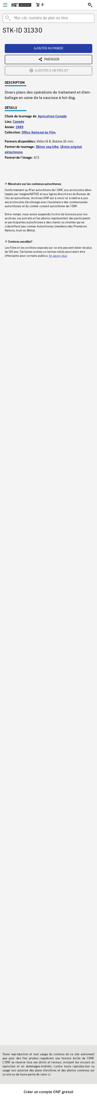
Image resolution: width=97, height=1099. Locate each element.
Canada (18, 122)
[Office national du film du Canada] (21, 5)
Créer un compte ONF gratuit (48, 1092)
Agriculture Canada (52, 116)
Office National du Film (39, 132)
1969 (20, 127)
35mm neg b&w (47, 147)
